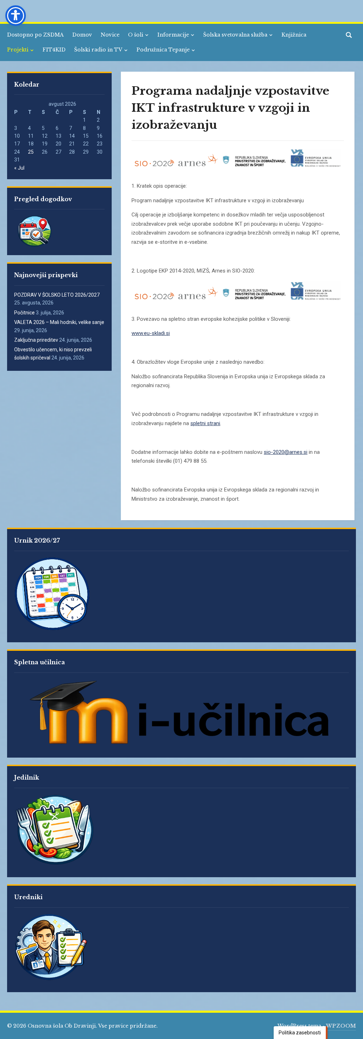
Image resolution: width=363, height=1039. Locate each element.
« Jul (19, 168)
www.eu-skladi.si (151, 333)
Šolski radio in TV (98, 49)
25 (31, 152)
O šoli (135, 35)
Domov (82, 35)
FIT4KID (54, 49)
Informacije (173, 35)
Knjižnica (293, 35)
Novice (110, 35)
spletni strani (205, 423)
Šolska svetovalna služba (235, 35)
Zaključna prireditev (36, 340)
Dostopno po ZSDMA (35, 35)
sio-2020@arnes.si (285, 452)
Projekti (17, 49)
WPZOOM (341, 1026)
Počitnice (24, 312)
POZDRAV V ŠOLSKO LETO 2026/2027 (57, 295)
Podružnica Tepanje (163, 49)
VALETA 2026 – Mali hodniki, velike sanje (59, 322)
